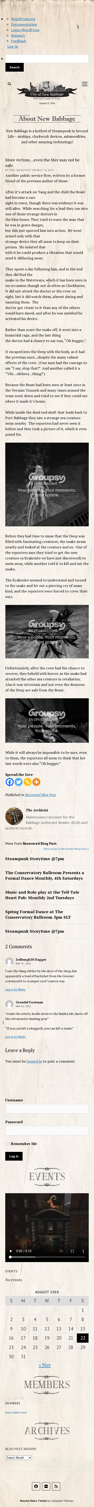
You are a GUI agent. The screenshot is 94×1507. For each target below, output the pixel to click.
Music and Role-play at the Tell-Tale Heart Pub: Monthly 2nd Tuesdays (42, 894)
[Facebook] (10, 782)
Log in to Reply (15, 989)
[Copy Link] (27, 782)
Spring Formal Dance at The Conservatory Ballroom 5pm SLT (38, 914)
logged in (34, 1061)
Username (14, 1100)
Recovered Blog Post (40, 794)
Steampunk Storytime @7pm (34, 858)
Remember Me (23, 1143)
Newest (8, 1412)
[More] (36, 782)
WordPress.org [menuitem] (23, 18)
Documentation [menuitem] (24, 24)
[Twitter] (19, 782)
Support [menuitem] (18, 35)
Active (15, 1412)
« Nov (45, 1365)
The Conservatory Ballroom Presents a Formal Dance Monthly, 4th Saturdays (44, 875)
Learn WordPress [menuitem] (25, 29)
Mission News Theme (33, 1500)
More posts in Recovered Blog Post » (66, 848)
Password (14, 1121)
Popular (23, 1412)
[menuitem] (47, 63)
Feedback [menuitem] (18, 40)
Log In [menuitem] (12, 46)
